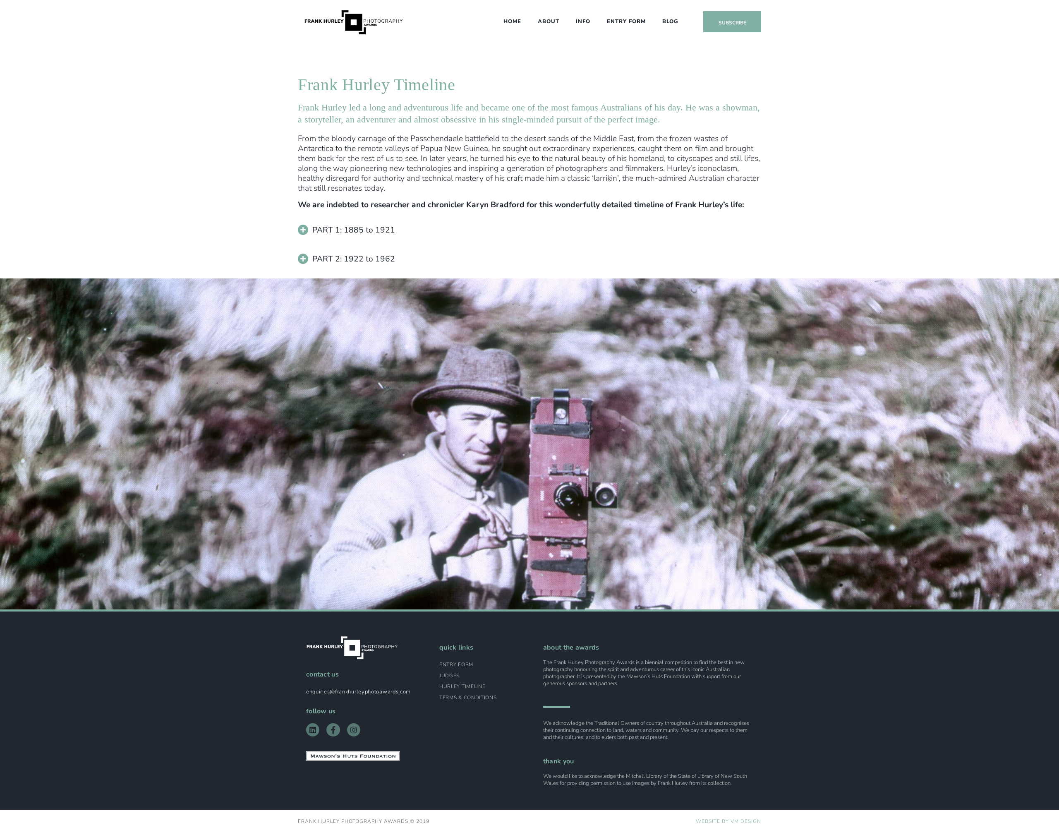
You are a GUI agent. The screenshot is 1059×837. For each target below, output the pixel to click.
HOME (512, 21)
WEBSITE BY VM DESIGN (728, 821)
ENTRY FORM (626, 21)
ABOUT (548, 21)
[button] (529, 235)
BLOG (670, 21)
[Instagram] (353, 729)
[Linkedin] (312, 729)
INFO (583, 21)
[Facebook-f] (333, 729)
